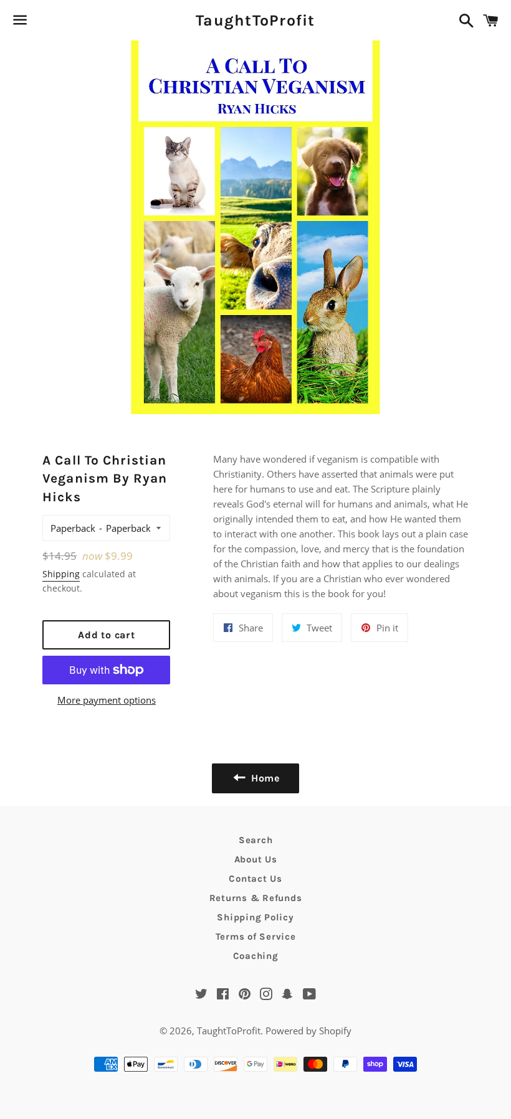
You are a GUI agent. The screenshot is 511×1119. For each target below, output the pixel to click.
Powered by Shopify (308, 1030)
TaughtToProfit (255, 20)
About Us (255, 859)
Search (256, 840)
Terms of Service (256, 936)
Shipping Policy (255, 917)
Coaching (256, 955)
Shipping (61, 574)
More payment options (106, 700)
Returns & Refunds (255, 898)
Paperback (72, 528)
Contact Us (255, 878)
